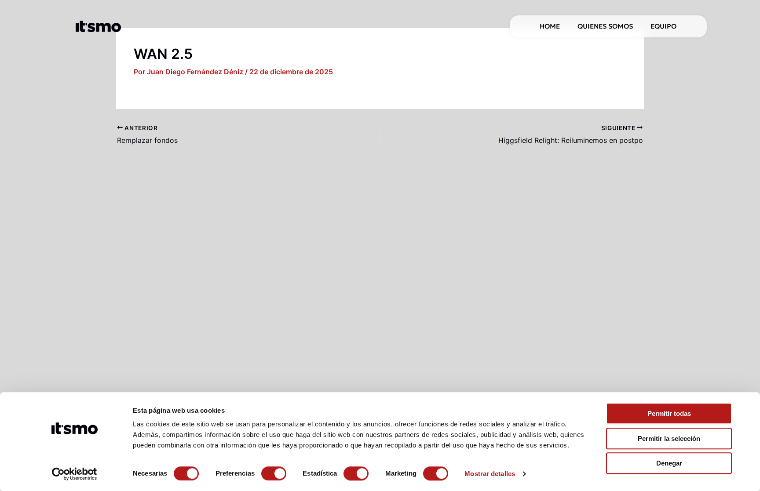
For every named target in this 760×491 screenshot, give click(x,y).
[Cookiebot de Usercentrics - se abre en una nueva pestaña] (74, 473)
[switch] (273, 473)
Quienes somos (605, 26)
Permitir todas (669, 413)
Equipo (663, 26)
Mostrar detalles (489, 473)
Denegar (669, 463)
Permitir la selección (669, 438)
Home (550, 26)
